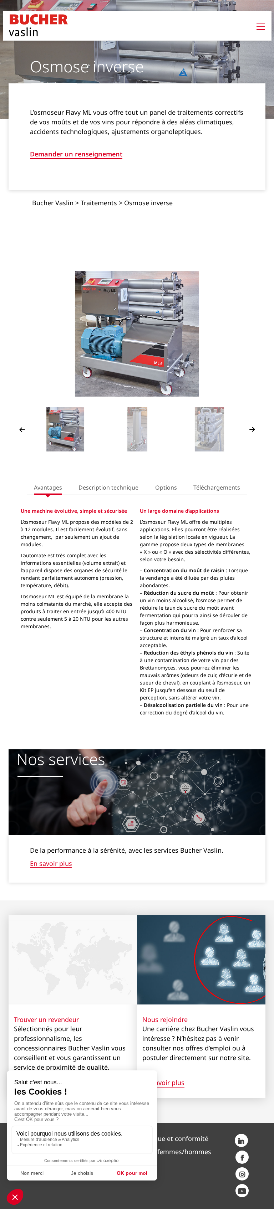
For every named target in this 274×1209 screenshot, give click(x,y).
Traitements (99, 202)
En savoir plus (51, 863)
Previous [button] (22, 429)
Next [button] (252, 429)
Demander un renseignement (76, 154)
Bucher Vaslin (52, 202)
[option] (137, 334)
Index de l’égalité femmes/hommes (157, 1151)
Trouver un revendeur (46, 1019)
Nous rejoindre (165, 1019)
